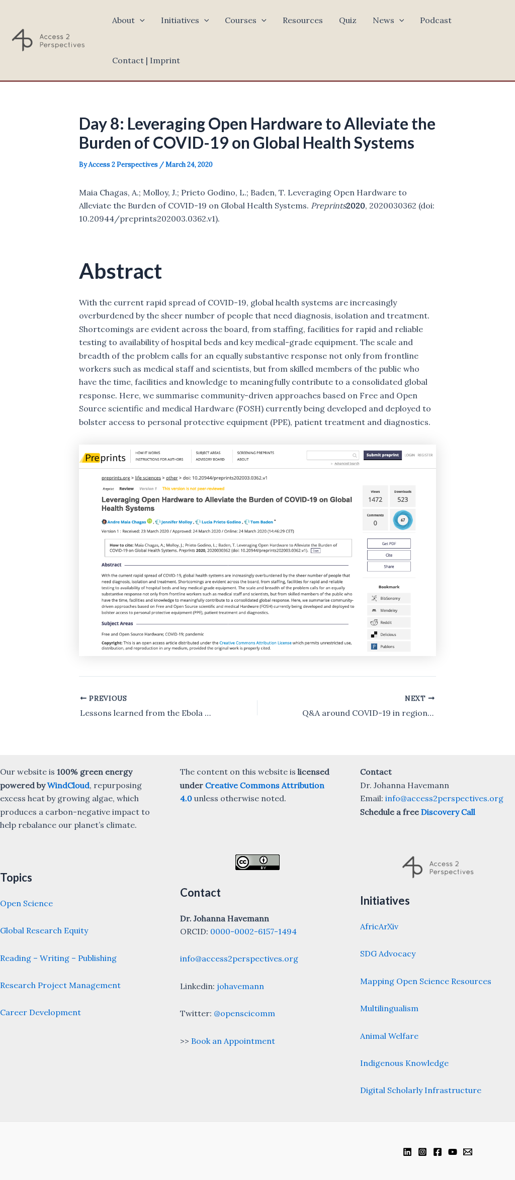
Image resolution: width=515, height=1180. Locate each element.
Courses (240, 20)
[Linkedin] (407, 1151)
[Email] (467, 1151)
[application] (140, 20)
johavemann (240, 986)
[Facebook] (437, 1151)
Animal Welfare (389, 1036)
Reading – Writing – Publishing (58, 958)
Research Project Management (60, 985)
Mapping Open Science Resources (425, 981)
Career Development (40, 1012)
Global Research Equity (44, 930)
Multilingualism (389, 1008)
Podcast (436, 20)
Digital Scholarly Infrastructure (420, 1090)
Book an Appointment (233, 1041)
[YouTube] (452, 1151)
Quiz (348, 20)
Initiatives (180, 20)
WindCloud (68, 785)
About (123, 20)
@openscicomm (244, 1013)
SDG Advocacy (387, 953)
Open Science (26, 903)
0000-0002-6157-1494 (253, 931)
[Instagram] (422, 1151)
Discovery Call (448, 812)
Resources (303, 20)
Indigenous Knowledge (404, 1063)
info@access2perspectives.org (239, 958)
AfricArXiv (379, 926)
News (383, 20)
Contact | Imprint (146, 60)
